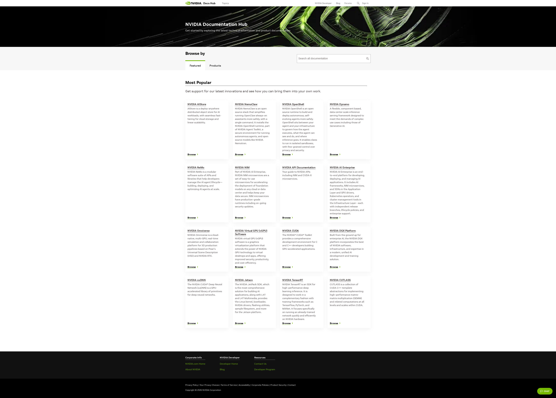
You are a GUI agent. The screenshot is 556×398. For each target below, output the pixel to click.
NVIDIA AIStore (197, 104)
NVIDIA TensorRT (292, 280)
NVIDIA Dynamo (339, 104)
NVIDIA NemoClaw (246, 104)
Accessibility (244, 385)
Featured (195, 65)
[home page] (193, 3)
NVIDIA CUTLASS (340, 280)
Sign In (365, 3)
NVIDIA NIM (242, 167)
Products (215, 65)
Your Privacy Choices (209, 385)
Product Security (278, 385)
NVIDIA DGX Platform (343, 230)
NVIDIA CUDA (290, 230)
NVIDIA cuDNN (197, 280)
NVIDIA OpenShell (293, 104)
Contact (292, 385)
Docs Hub (209, 3)
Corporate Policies (260, 385)
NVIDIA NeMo (196, 167)
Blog (338, 3)
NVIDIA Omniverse (199, 230)
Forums (348, 3)
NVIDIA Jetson (244, 280)
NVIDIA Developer (323, 3)
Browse (192, 154)
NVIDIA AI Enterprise (342, 167)
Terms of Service (229, 385)
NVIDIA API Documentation (298, 167)
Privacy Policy (192, 385)
